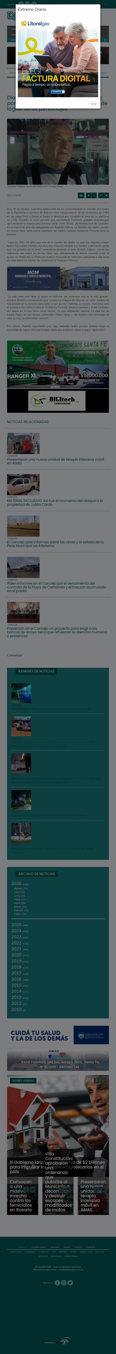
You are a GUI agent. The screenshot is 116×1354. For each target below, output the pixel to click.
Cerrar (93, 104)
